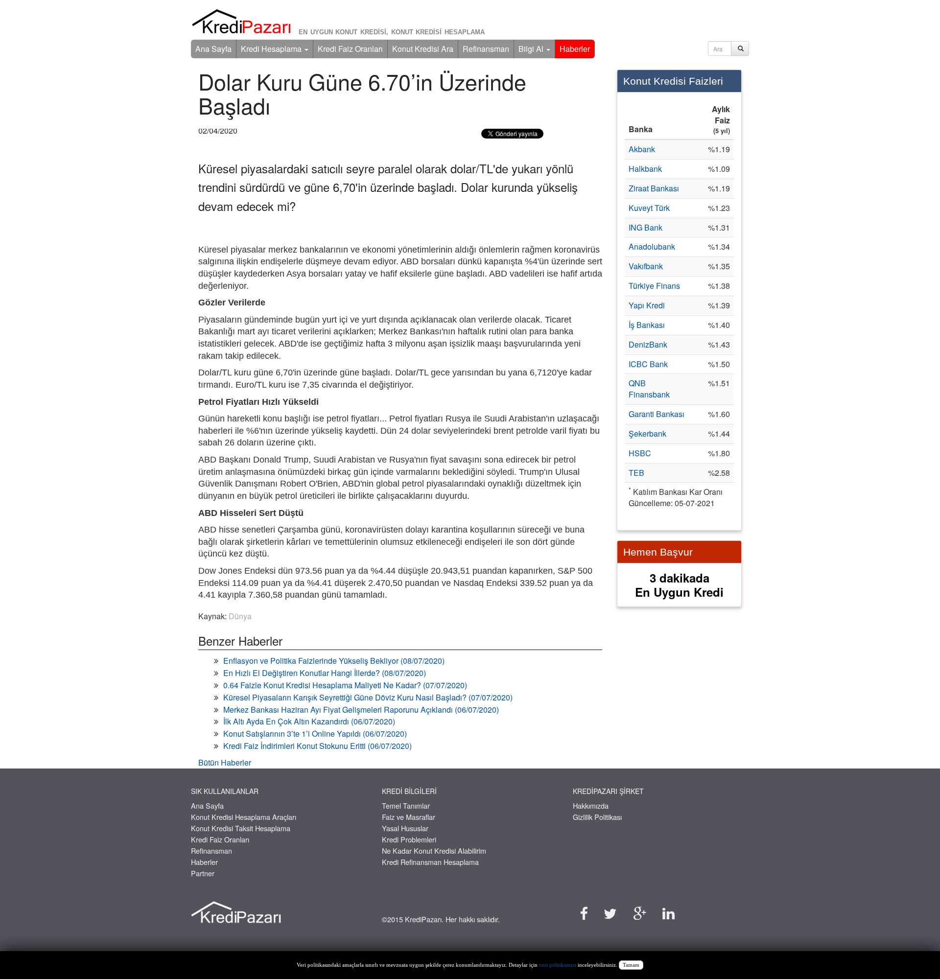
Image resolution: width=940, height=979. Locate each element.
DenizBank (648, 344)
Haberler (575, 48)
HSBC (640, 453)
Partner (202, 873)
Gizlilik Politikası (597, 817)
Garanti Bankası (656, 414)
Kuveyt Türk (649, 207)
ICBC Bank (648, 364)
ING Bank (645, 227)
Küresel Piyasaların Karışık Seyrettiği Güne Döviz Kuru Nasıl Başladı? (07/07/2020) (368, 697)
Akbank (642, 149)
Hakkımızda (591, 805)
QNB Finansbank (649, 388)
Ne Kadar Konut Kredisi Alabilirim (434, 850)
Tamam (631, 965)
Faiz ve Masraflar (408, 817)
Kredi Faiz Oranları (350, 48)
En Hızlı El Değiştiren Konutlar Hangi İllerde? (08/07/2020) (324, 672)
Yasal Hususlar (405, 828)
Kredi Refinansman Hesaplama (430, 862)
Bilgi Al (531, 48)
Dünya (240, 616)
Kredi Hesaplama (272, 48)
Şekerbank (647, 433)
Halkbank (645, 168)
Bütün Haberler (224, 762)
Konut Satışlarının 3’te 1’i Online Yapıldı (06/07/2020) (315, 733)
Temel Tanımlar (406, 805)
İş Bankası (647, 324)
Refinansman (486, 48)
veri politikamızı (557, 965)
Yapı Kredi (647, 305)
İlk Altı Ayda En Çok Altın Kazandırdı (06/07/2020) (309, 721)
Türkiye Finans (654, 285)
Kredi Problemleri (409, 839)
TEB (636, 472)
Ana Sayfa (213, 48)
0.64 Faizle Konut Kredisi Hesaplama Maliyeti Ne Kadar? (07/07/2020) (345, 685)
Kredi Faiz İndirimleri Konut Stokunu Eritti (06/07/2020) (317, 745)
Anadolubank (652, 246)
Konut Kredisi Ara (422, 48)
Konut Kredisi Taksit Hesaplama (240, 828)
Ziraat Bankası (654, 188)
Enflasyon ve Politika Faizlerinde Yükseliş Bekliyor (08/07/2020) (334, 660)
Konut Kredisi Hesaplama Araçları (243, 817)
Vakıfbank (646, 266)
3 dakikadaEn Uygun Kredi (679, 584)
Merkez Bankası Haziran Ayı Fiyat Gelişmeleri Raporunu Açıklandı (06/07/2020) (361, 709)
